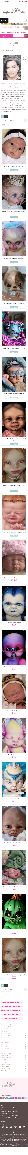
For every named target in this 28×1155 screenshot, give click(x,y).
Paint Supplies (4, 1055)
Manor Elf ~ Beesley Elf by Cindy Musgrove (14, 887)
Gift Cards (3, 1051)
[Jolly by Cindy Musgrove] (14, 911)
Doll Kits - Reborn (5, 1029)
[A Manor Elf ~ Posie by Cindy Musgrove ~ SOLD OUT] (14, 512)
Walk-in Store (4, 1113)
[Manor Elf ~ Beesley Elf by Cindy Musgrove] (14, 867)
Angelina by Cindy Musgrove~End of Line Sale (14, 577)
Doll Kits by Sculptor (6, 1035)
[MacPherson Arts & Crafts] (14, 12)
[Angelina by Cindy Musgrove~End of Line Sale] (14, 557)
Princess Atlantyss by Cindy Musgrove (14, 798)
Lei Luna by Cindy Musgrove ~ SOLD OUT (14, 393)
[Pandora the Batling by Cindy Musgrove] (14, 647)
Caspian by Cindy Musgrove (14, 622)
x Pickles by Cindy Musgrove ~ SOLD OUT (14, 303)
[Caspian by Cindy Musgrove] (14, 603)
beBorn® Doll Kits (5, 1040)
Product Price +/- (11, 120)
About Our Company (6, 1111)
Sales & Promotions (5, 1059)
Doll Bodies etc (4, 1031)
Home (14, 45)
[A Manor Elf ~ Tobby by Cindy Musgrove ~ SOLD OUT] (14, 419)
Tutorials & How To (5, 1068)
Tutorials (14, 1117)
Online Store (4, 1108)
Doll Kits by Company (6, 1033)
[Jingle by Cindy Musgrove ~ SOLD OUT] (14, 238)
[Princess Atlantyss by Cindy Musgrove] (14, 779)
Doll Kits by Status (5, 1037)
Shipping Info (15, 1111)
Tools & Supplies (5, 1066)
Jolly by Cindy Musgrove (14, 931)
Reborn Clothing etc (6, 1057)
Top (26, 28)
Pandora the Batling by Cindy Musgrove (14, 666)
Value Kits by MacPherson (7, 1026)
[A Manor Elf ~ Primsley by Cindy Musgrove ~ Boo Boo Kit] (14, 955)
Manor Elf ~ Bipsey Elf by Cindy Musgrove (14, 843)
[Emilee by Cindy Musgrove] (14, 691)
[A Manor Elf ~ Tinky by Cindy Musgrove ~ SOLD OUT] (14, 192)
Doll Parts (3, 1044)
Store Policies (15, 1109)
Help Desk (14, 1108)
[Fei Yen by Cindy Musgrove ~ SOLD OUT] (14, 146)
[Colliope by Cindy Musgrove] (14, 735)
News (2, 1109)
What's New (4, 1071)
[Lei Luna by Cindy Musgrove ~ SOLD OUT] (14, 374)
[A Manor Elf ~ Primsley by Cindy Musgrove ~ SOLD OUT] (14, 465)
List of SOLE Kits (5, 1073)
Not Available (14, 170)
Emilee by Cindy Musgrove (14, 710)
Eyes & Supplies (4, 1046)
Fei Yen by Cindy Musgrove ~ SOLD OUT (14, 166)
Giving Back (3, 1124)
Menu (4, 20)
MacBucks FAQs (15, 1115)
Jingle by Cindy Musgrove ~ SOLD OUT (14, 258)
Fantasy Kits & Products (6, 1048)
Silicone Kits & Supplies (6, 1064)
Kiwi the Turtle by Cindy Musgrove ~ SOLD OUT (14, 348)
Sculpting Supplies (5, 1062)
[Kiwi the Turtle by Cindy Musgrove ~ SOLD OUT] (14, 329)
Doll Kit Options (5, 1042)
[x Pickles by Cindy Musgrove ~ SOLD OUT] (14, 283)
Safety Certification (5, 1117)
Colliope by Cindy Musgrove (14, 754)
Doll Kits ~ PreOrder (6, 1024)
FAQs (13, 1113)
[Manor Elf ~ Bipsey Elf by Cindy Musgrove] (14, 823)
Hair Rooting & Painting (6, 1053)
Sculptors (3, 1115)
